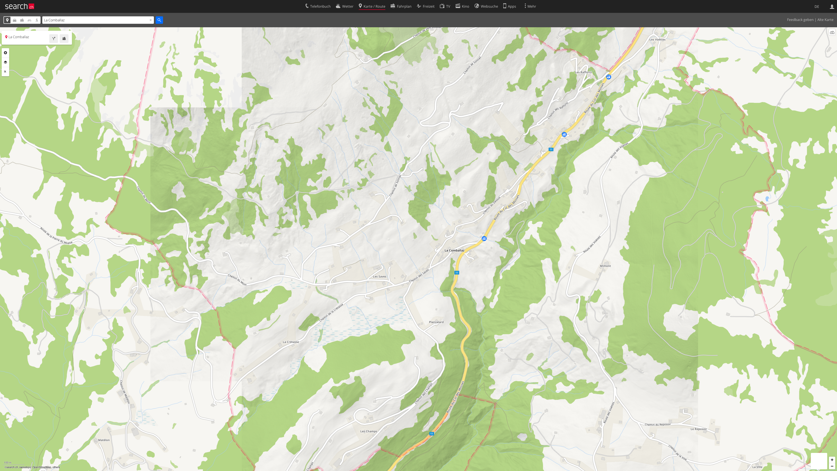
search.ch (12, 467)
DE (817, 6)
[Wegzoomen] (832, 466)
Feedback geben (800, 19)
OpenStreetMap (41, 467)
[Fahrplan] (64, 38)
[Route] (53, 38)
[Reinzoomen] (832, 460)
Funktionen (5, 71)
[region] (418, 249)
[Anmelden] (832, 6)
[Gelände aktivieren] (832, 32)
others (56, 467)
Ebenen (5, 62)
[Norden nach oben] (832, 40)
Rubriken (5, 52)
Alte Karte (825, 19)
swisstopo (25, 467)
